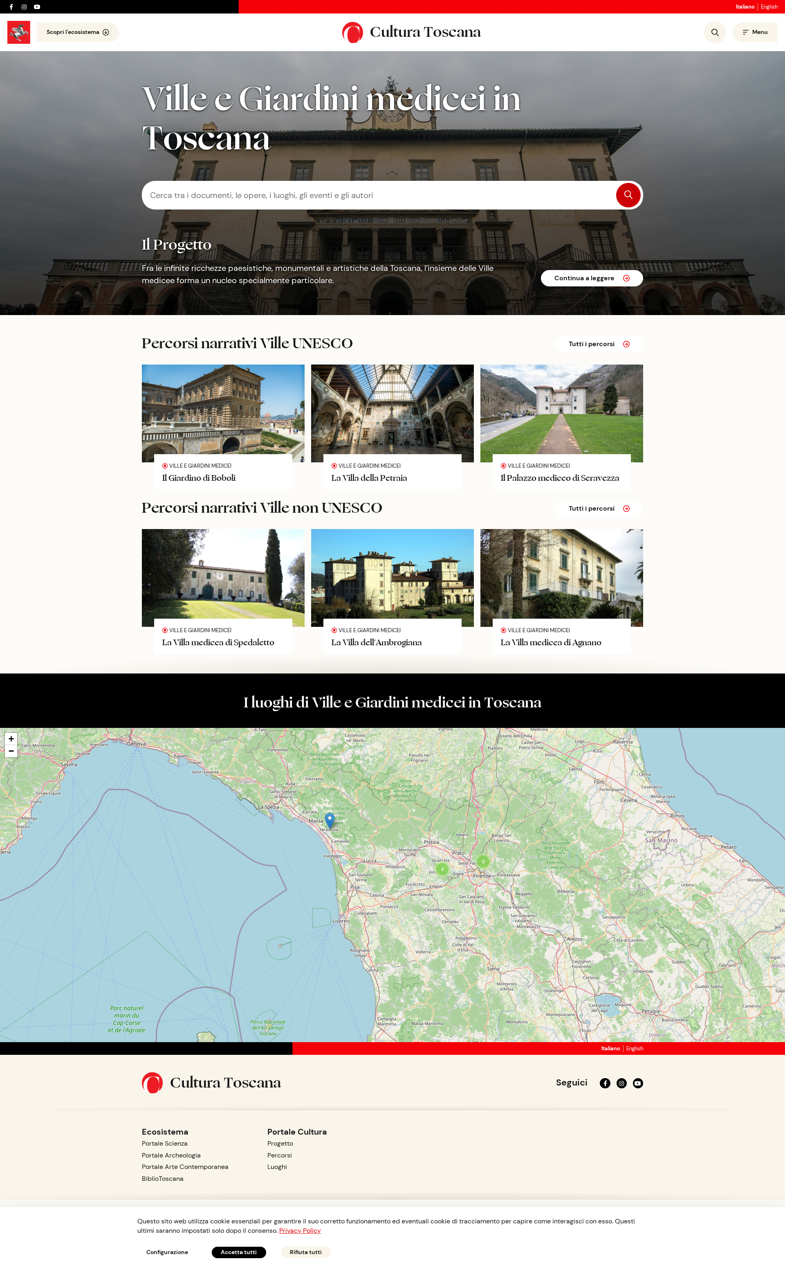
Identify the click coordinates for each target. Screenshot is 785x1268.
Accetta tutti (239, 1252)
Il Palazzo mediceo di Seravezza (560, 477)
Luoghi (277, 1166)
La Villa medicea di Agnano (551, 641)
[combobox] (392, 195)
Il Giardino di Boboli (199, 477)
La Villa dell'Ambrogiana (377, 641)
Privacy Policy (300, 1230)
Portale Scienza (165, 1143)
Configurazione (167, 1252)
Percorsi (279, 1155)
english (769, 6)
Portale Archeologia (171, 1155)
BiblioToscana (163, 1178)
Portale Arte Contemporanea (185, 1166)
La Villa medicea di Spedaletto (218, 641)
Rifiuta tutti (306, 1252)
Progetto (280, 1143)
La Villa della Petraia (369, 477)
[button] (330, 821)
